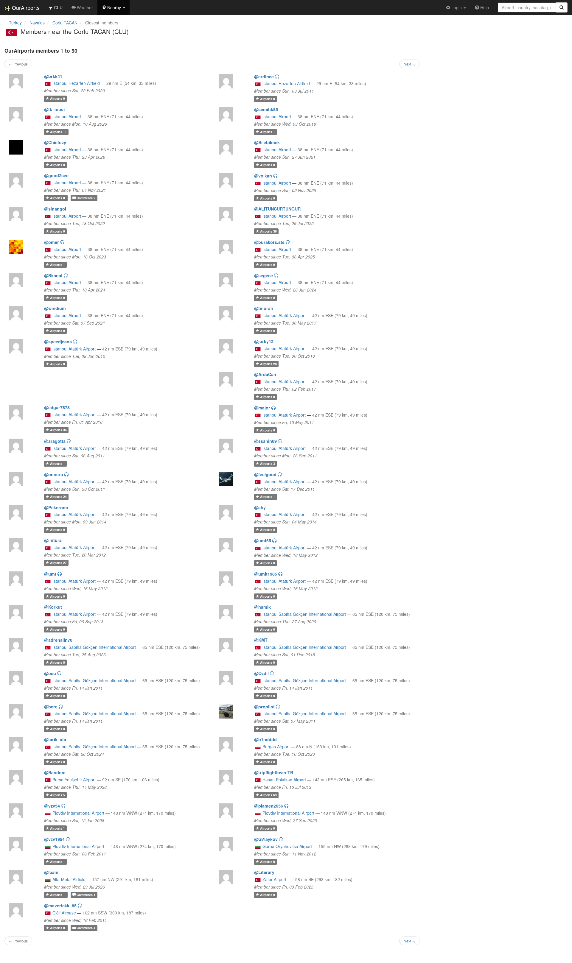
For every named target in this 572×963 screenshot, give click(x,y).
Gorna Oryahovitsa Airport (287, 846)
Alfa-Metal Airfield (69, 879)
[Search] (562, 7)
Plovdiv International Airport (78, 813)
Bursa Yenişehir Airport (74, 780)
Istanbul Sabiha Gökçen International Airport (304, 614)
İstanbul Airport (66, 116)
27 (58, 562)
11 (58, 132)
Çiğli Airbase (64, 913)
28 (268, 363)
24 (58, 497)
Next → (410, 63)
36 (268, 231)
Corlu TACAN (64, 23)
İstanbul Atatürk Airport (284, 315)
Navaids (37, 23)
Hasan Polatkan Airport (284, 780)
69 (268, 795)
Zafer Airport (274, 879)
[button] (113, 7)
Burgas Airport (276, 746)
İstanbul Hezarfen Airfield (76, 83)
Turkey (15, 23)
